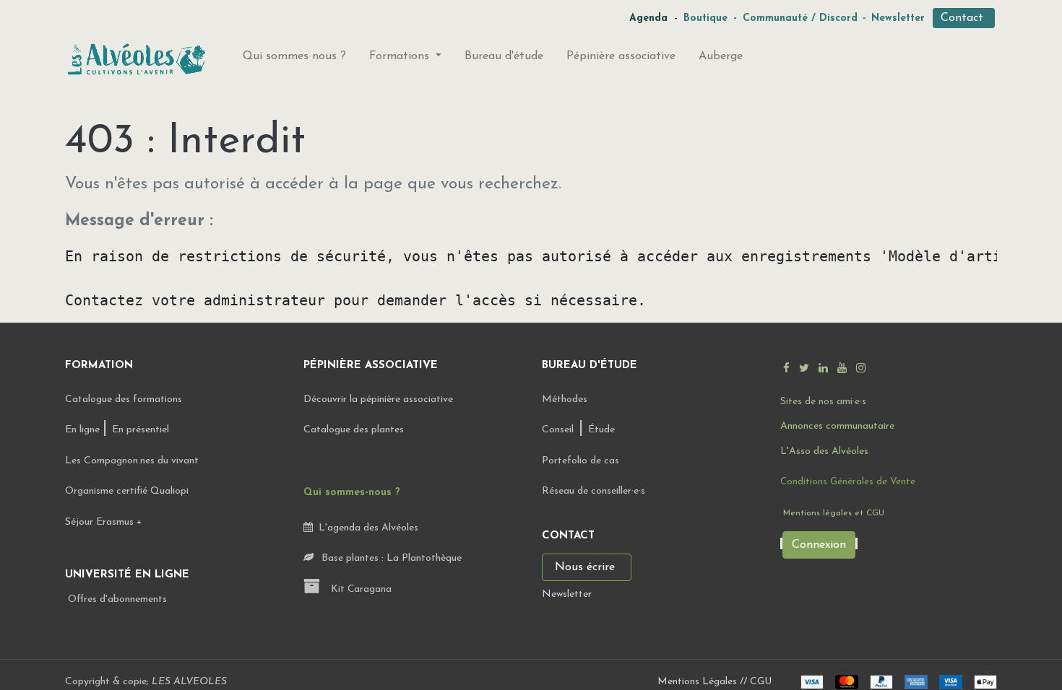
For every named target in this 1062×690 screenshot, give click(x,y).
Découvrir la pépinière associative (379, 399)
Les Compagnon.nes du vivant (132, 460)
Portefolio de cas (580, 460)
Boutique (705, 18)
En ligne (84, 429)
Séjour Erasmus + (103, 522)
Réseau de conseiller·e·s (593, 491)
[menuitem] (294, 59)
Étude (601, 429)
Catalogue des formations (123, 399)
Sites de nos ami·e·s (823, 401)
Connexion (819, 545)
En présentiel (140, 429)
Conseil (558, 429)
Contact (963, 18)
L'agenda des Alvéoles (365, 528)
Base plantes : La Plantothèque (390, 558)
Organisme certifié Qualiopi (127, 491)
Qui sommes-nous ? (351, 492)
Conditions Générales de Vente (847, 481)
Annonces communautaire (837, 426)
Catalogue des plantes (353, 429)
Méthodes (564, 399)
